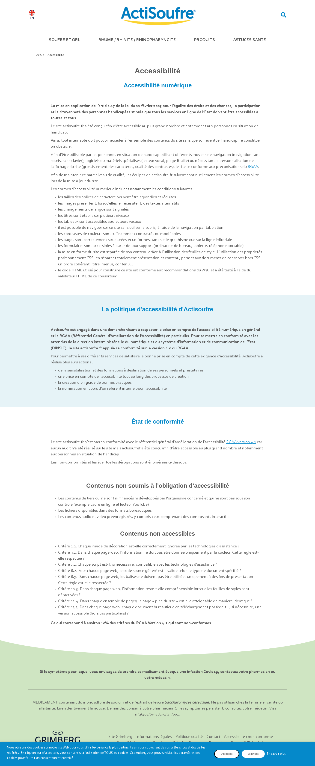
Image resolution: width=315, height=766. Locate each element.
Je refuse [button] (253, 753)
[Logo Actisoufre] (158, 15)
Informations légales (154, 737)
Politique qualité (189, 737)
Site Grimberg (120, 737)
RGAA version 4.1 (241, 442)
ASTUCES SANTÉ (249, 40)
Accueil (40, 54)
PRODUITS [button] (204, 40)
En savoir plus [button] (276, 754)
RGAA (253, 167)
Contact (213, 737)
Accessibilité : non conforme (248, 737)
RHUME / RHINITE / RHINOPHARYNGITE (137, 40)
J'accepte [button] (226, 753)
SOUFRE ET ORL (64, 40)
